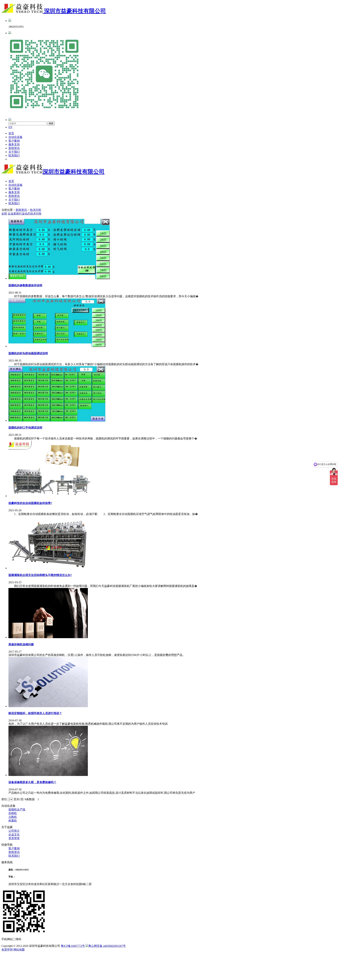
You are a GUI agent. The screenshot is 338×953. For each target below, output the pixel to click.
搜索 (51, 123)
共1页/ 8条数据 (26, 799)
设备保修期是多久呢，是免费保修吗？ (32, 782)
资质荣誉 (14, 838)
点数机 (12, 816)
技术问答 (35, 209)
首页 (11, 133)
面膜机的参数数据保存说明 (25, 285)
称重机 (12, 820)
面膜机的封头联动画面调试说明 (28, 353)
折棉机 (12, 813)
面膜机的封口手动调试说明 (25, 427)
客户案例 (14, 140)
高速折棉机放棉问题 (21, 644)
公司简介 (14, 830)
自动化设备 (15, 137)
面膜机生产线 (16, 809)
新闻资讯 (14, 148)
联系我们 (14, 155)
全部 (4, 213)
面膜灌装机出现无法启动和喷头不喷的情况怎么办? (40, 575)
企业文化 (14, 834)
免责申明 (7, 949)
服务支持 (14, 144)
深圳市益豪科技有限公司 (74, 11)
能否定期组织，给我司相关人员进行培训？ (35, 713)
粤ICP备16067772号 (73, 945)
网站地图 (19, 949)
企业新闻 (13, 213)
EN (10, 127)
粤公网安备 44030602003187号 (107, 945)
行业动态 (24, 213)
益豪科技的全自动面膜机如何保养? (30, 503)
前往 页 (8, 799)
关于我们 (14, 151)
